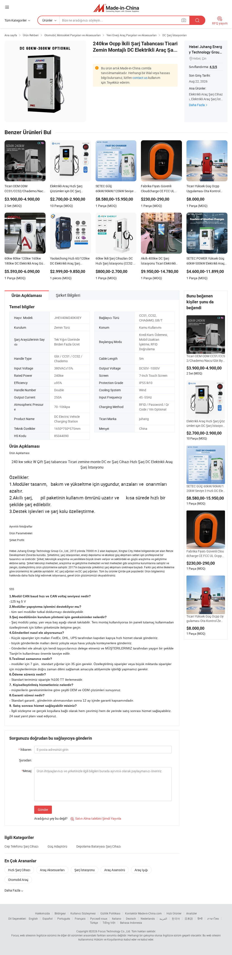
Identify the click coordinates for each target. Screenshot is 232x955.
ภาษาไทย (213, 918)
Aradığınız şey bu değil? (51, 818)
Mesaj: (27, 771)
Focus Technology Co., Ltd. (114, 931)
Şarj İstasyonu (84, 870)
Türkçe (94, 922)
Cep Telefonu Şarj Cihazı (22, 846)
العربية (163, 918)
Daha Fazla (197, 105)
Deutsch (131, 918)
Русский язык (98, 918)
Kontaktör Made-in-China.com (143, 913)
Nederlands (148, 918)
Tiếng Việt (109, 922)
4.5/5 (213, 67)
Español (48, 918)
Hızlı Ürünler (174, 913)
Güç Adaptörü (57, 846)
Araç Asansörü (114, 870)
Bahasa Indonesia (131, 922)
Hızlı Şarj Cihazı (19, 870)
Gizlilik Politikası (110, 913)
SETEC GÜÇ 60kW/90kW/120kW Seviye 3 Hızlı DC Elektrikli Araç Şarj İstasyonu (205, 488)
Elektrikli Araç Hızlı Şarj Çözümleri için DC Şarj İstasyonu (205, 423)
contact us (140, 77)
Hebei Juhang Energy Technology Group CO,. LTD (205, 52)
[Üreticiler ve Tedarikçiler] (116, 7)
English (33, 918)
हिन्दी (200, 918)
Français (80, 918)
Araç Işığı (141, 870)
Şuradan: (25, 760)
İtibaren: (25, 749)
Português (63, 918)
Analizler (191, 913)
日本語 (189, 918)
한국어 (176, 918)
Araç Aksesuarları (52, 870)
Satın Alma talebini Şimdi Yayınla (95, 818)
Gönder (43, 809)
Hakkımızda (42, 913)
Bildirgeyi (60, 913)
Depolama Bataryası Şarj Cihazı (98, 846)
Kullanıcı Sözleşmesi (83, 913)
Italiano (116, 918)
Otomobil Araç (18, 879)
